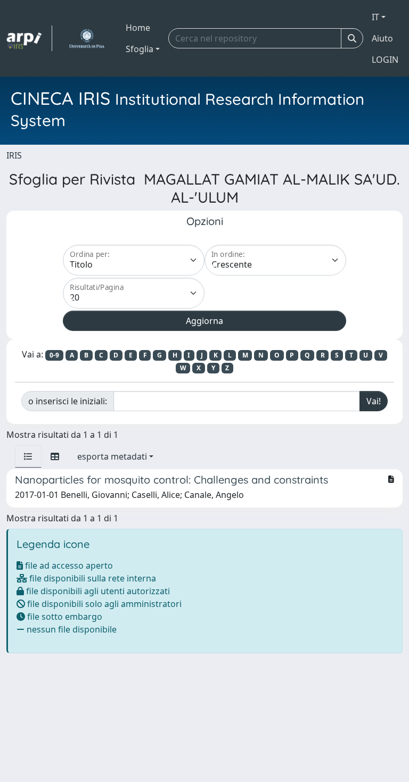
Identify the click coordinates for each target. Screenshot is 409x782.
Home (138, 28)
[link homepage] (29, 38)
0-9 (54, 355)
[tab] (28, 456)
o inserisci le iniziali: (67, 401)
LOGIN (385, 59)
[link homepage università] (86, 38)
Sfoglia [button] (139, 49)
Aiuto (382, 38)
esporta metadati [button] (112, 456)
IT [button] (375, 17)
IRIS (14, 155)
